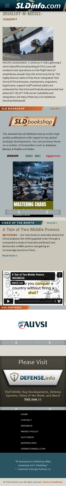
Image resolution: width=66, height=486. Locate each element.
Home (24, 414)
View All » (55, 108)
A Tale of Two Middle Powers (30, 229)
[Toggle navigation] (7, 5)
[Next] (47, 212)
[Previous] (19, 212)
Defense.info (29, 443)
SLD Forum (27, 437)
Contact (26, 420)
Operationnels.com (33, 448)
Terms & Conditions (52, 482)
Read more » (9, 255)
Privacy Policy (29, 431)
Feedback (26, 425)
